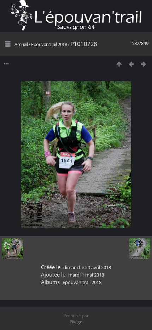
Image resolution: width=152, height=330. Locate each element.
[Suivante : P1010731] (144, 64)
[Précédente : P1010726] (131, 64)
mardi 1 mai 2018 (86, 275)
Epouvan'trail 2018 (49, 44)
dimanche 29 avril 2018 (87, 267)
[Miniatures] (119, 64)
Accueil (21, 44)
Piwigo (76, 322)
